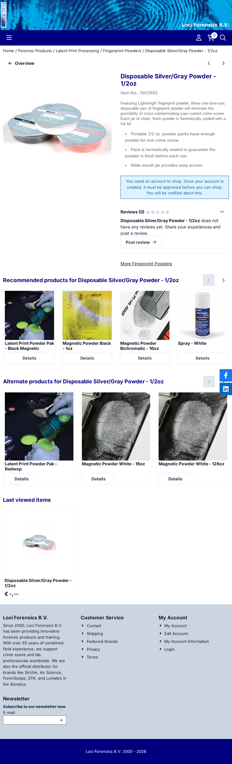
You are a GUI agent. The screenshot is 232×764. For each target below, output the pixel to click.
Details (29, 358)
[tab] (175, 211)
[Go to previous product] (209, 63)
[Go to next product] (223, 63)
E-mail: (34, 712)
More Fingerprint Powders (146, 263)
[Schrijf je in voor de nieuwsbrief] (61, 720)
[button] (9, 38)
